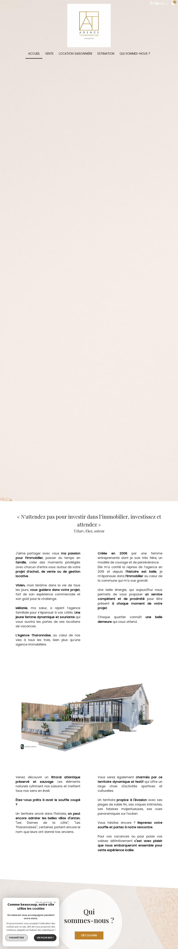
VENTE (49, 54)
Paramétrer (16, 937)
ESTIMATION (106, 54)
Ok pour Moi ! (45, 937)
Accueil (34, 54)
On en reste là (43, 902)
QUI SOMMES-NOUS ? (135, 54)
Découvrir (89, 935)
